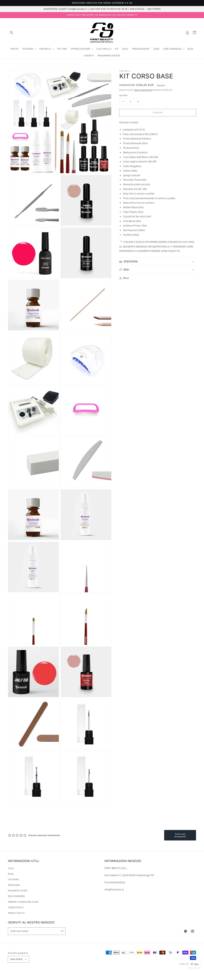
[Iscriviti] (61, 931)
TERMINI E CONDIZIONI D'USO (23, 901)
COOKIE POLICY (16, 907)
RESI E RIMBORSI (16, 896)
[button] (11, 32)
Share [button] (126, 277)
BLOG (11, 873)
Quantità (123, 95)
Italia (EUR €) (16, 959)
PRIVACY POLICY (16, 913)
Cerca (11, 868)
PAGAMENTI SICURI (17, 890)
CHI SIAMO (13, 879)
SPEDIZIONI (14, 885)
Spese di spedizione (143, 90)
